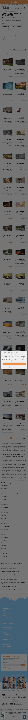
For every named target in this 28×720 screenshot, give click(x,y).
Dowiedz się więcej (12, 360)
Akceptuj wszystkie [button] (14, 363)
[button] (14, 367)
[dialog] (14, 360)
